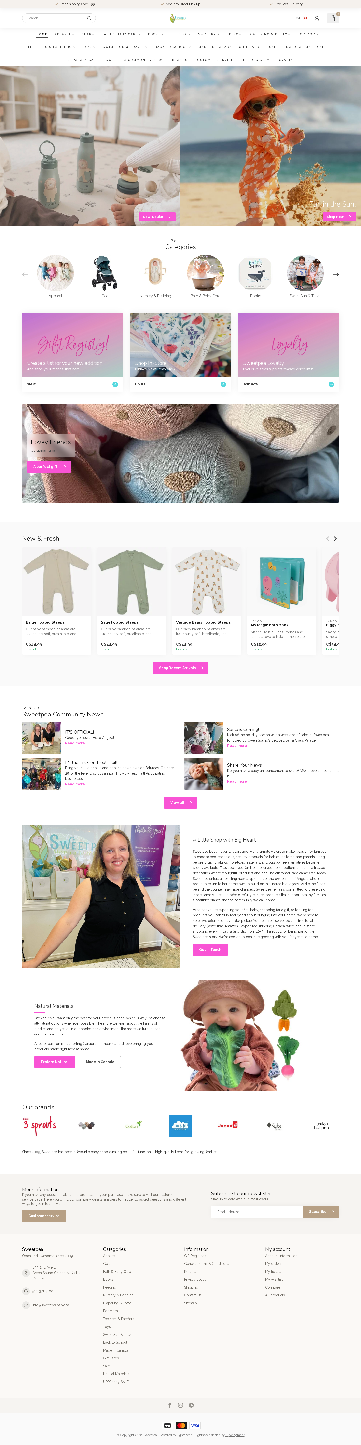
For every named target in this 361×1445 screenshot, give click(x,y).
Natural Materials (306, 47)
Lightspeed (184, 1435)
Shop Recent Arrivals (177, 668)
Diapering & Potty (268, 34)
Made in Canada (215, 47)
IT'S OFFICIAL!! (80, 732)
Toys (88, 47)
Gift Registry (255, 59)
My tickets (273, 1272)
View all (177, 803)
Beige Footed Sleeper (46, 622)
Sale (274, 47)
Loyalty (285, 59)
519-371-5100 (42, 1291)
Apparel (63, 34)
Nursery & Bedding (218, 34)
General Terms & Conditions (206, 1264)
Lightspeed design (208, 1435)
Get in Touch (210, 950)
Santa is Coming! (243, 729)
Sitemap (190, 1303)
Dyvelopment (235, 1435)
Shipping (191, 1287)
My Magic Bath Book (269, 625)
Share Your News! (245, 765)
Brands (180, 59)
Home (42, 34)
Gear (87, 34)
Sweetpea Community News (135, 59)
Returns (190, 1272)
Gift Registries (195, 1256)
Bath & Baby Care (120, 34)
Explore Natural (55, 1062)
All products (275, 1295)
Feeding (179, 34)
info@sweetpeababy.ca (50, 1305)
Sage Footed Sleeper (120, 622)
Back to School (171, 47)
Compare (272, 1287)
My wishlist (274, 1279)
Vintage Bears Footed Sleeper (204, 622)
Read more (75, 743)
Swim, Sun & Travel (124, 47)
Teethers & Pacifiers (50, 47)
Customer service (214, 59)
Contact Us (193, 1295)
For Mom (307, 34)
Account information (281, 1256)
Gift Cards (250, 47)
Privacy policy (195, 1279)
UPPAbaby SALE (83, 59)
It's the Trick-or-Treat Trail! (91, 762)
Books (154, 34)
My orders (273, 1264)
